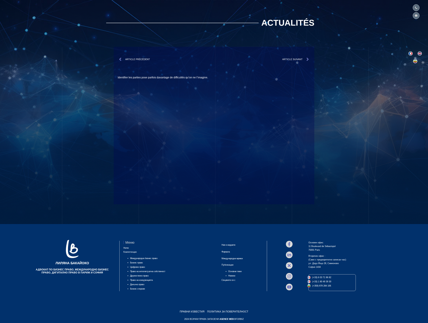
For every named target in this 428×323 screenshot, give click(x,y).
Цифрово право (137, 267)
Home (126, 248)
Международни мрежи (232, 258)
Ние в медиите (228, 245)
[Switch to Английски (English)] (419, 53)
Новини (231, 275)
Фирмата (226, 251)
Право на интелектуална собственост (147, 271)
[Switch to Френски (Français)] (410, 53)
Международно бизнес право (143, 258)
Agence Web (227, 319)
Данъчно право (137, 284)
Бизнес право (136, 262)
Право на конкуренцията (141, 280)
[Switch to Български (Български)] (415, 61)
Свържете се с (228, 280)
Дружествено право (139, 275)
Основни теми (234, 271)
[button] (12, 7)
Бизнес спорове (137, 289)
